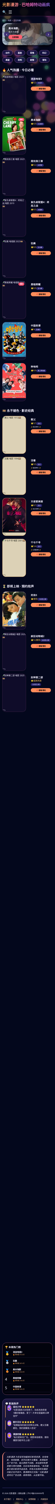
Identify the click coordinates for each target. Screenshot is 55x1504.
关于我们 (7, 1499)
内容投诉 (44, 1499)
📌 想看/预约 (41, 89)
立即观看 (15, 37)
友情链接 (32, 1499)
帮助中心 (19, 1499)
